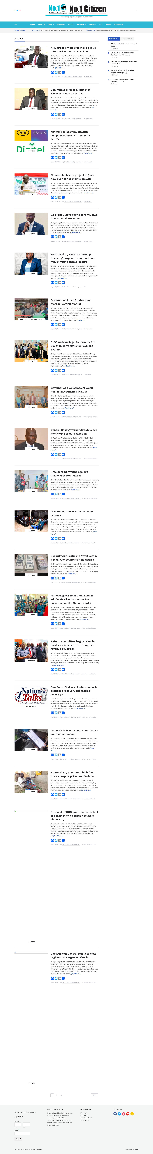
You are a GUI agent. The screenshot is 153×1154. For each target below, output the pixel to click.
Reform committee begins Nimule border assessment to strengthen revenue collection (73, 645)
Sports (91, 24)
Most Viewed (113, 38)
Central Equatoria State (31, 319)
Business (60, 24)
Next (95, 1095)
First (16, 1127)
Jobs (100, 24)
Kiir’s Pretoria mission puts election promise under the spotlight (34, 30)
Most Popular (127, 38)
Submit (18, 1139)
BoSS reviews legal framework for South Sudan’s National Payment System (72, 346)
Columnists (31, 706)
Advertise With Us (86, 1118)
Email (17, 1130)
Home (32, 24)
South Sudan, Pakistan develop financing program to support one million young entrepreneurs (72, 258)
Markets (31, 660)
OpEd (70, 24)
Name (17, 1121)
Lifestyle (80, 24)
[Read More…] (60, 68)
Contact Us (118, 24)
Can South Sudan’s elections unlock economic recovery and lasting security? (74, 690)
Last (24, 1127)
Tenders (108, 24)
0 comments (88, 76)
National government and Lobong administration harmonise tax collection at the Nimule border (72, 599)
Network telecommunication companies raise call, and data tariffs (70, 135)
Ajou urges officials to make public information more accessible (88, 30)
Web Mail (83, 1113)
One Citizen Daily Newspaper (73, 76)
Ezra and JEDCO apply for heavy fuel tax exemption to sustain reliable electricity (74, 815)
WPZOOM (135, 1149)
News (50, 24)
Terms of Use (84, 1120)
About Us (41, 24)
